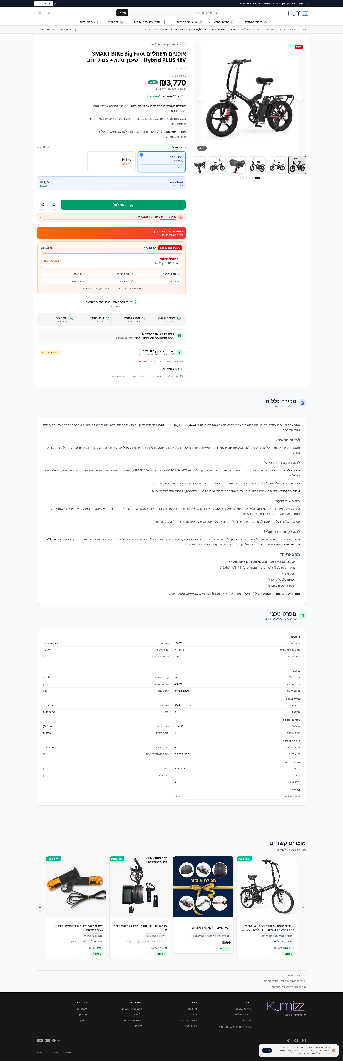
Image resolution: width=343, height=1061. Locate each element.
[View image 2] (277, 165)
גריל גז (138, 1025)
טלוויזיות (137, 1014)
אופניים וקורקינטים (132, 1008)
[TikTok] (288, 1040)
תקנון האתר (190, 1025)
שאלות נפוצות (243, 1008)
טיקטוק (84, 1020)
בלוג (194, 1014)
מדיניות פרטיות (188, 1020)
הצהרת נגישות (43, 1052)
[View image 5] (217, 165)
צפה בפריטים (51, 260)
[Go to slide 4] (246, 178)
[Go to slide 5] (243, 178)
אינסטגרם (82, 1008)
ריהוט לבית (86, 22)
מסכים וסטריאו (221, 22)
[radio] (162, 161)
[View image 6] (197, 165)
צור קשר (247, 1020)
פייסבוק (83, 1014)
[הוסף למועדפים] (54, 205)
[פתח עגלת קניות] (39, 13)
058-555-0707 (227, 1026)
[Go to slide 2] (252, 178)
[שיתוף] (42, 205)
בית (304, 29)
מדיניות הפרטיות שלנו (299, 1053)
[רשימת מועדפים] (48, 13)
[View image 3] (257, 165)
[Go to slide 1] (257, 178)
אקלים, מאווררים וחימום (147, 22)
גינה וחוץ (113, 22)
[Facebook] (296, 1040)
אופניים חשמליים (250, 29)
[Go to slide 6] (241, 178)
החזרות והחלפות (242, 1014)
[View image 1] (297, 165)
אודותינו (192, 1008)
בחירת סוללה (178, 147)
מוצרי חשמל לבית (187, 22)
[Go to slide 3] (249, 178)
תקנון (55, 1052)
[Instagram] (304, 1040)
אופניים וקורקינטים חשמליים (280, 29)
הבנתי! (267, 1050)
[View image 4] (237, 165)
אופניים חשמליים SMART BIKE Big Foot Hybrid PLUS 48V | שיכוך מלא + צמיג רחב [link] (189, 29)
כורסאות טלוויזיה (133, 1020)
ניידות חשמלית (253, 22)
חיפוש (122, 13)
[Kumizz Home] (298, 13)
